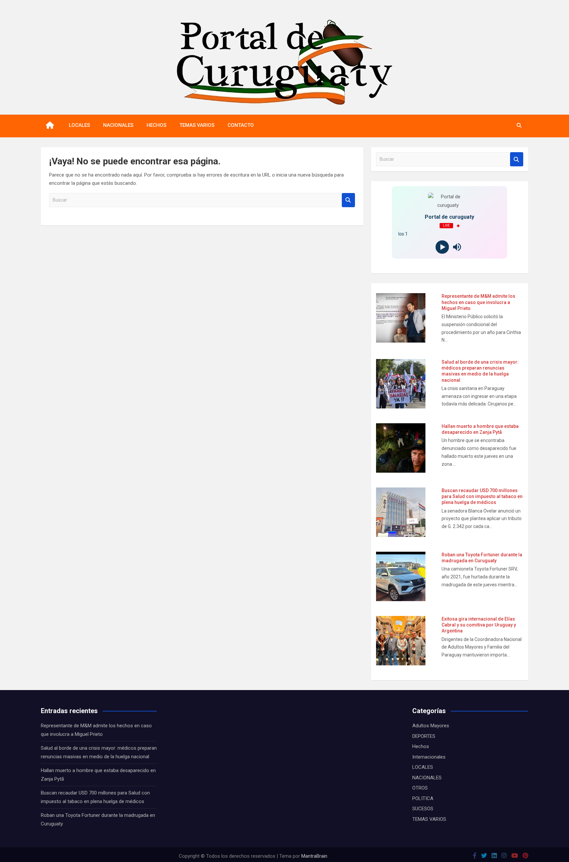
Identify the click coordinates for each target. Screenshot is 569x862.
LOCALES (79, 125)
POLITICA (422, 798)
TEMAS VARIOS (196, 125)
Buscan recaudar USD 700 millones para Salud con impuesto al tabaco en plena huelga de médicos (482, 496)
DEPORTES (423, 736)
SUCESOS (422, 809)
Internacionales (429, 757)
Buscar (348, 200)
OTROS (420, 788)
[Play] (442, 247)
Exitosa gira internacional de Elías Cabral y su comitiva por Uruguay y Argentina (479, 624)
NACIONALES (118, 125)
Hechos (420, 746)
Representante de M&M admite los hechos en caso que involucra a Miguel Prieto (478, 302)
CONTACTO (241, 125)
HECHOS (156, 125)
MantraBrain (314, 856)
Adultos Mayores (430, 726)
